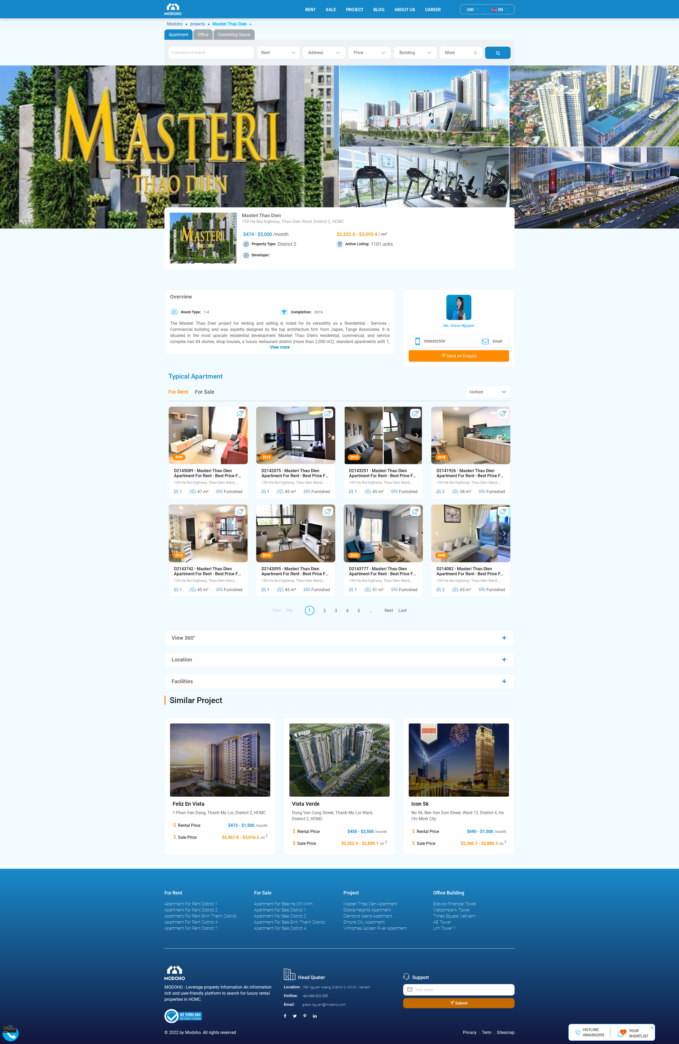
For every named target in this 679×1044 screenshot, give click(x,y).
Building (407, 52)
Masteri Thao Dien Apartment (370, 903)
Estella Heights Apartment (367, 910)
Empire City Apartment (364, 922)
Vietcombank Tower (451, 910)
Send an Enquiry (461, 355)
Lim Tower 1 (444, 928)
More (450, 52)
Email (497, 341)
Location (182, 659)
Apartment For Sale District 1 (280, 910)
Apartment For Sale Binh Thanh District (289, 922)
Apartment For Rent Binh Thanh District (200, 916)
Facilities (182, 681)
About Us (404, 9)
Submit (461, 1003)
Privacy (470, 1032)
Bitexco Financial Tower (454, 903)
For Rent (178, 392)
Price (358, 52)
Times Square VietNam (454, 916)
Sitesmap (506, 1032)
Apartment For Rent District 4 (190, 922)
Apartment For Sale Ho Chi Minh (283, 903)
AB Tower (442, 922)
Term (486, 1032)
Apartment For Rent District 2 (190, 910)
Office (203, 34)
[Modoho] (173, 9)
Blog (378, 9)
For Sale (204, 392)
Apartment (178, 34)
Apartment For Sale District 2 (280, 916)
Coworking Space (234, 34)
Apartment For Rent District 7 (190, 928)
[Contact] (9, 1029)
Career (433, 9)
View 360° (183, 638)
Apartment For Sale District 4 (280, 928)
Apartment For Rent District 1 (190, 903)
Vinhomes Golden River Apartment (375, 928)
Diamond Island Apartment (367, 916)
